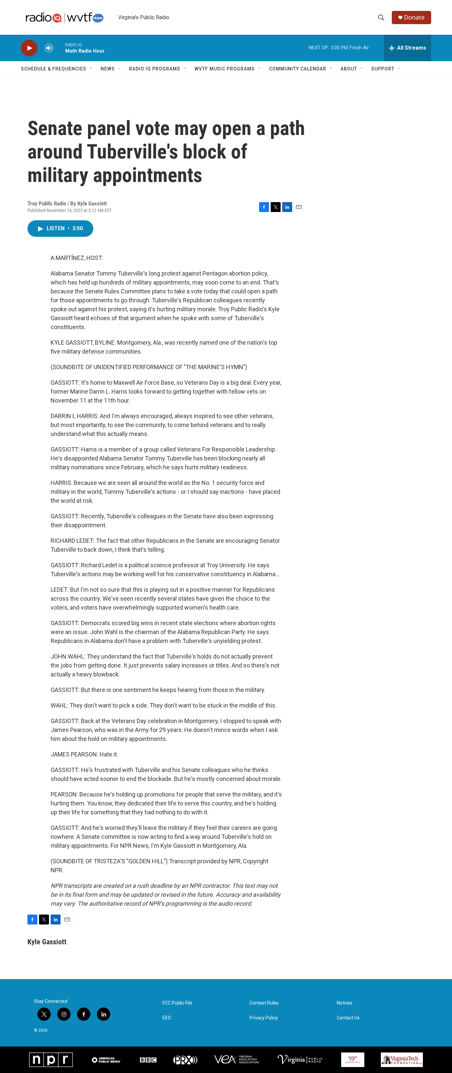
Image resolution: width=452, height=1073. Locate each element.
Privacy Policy (263, 1017)
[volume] (49, 48)
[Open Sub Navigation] (91, 68)
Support (382, 68)
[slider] (60, 47)
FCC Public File (177, 1003)
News (108, 68)
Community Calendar (297, 68)
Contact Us (348, 1017)
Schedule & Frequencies (53, 68)
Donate (414, 17)
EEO (166, 1017)
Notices (344, 1003)
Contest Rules (264, 1003)
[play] (29, 48)
